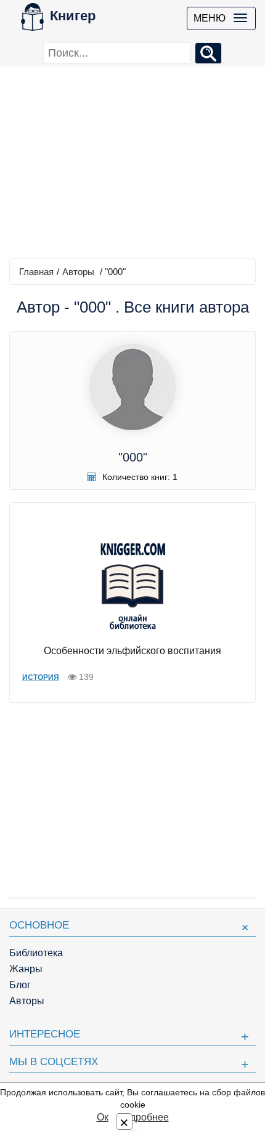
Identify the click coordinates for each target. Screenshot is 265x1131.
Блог (20, 985)
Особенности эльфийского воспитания (132, 650)
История (40, 677)
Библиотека (36, 953)
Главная (36, 271)
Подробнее (143, 1117)
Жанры (26, 969)
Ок (102, 1117)
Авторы (78, 271)
